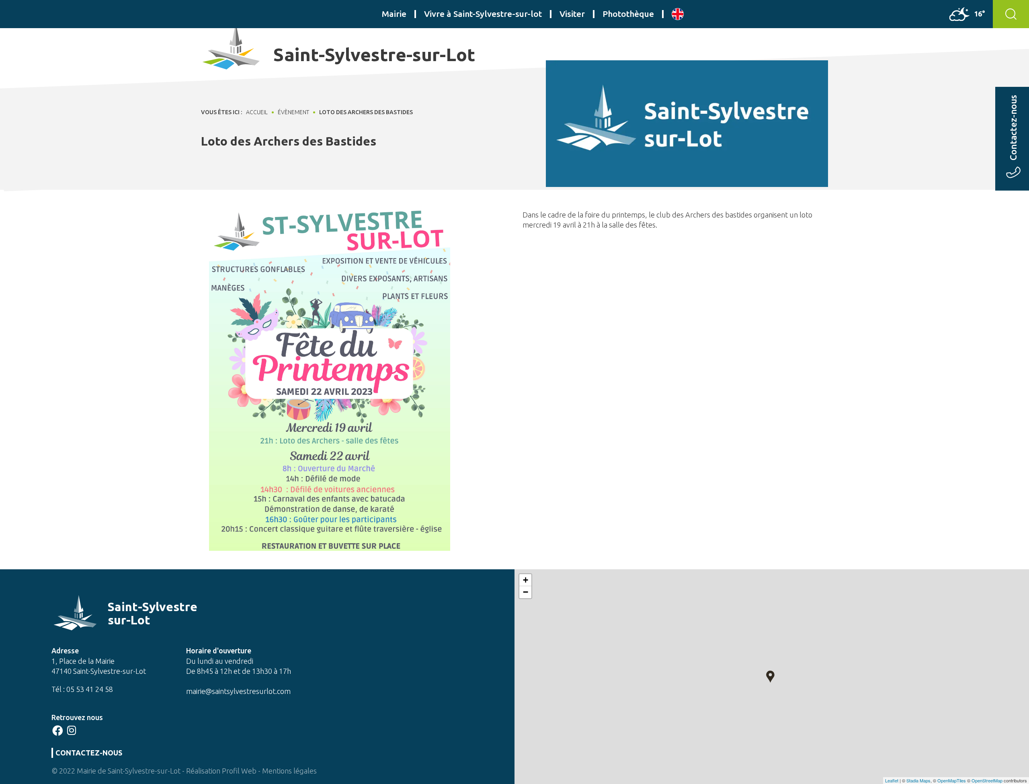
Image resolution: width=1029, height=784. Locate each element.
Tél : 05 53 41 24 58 (82, 689)
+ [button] (525, 580)
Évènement (293, 112)
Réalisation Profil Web (221, 771)
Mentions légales (289, 771)
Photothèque (628, 13)
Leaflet (891, 780)
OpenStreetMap (987, 780)
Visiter (572, 13)
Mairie (394, 13)
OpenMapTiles (951, 780)
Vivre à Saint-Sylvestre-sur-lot (483, 13)
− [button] (525, 592)
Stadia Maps (918, 780)
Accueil (257, 112)
